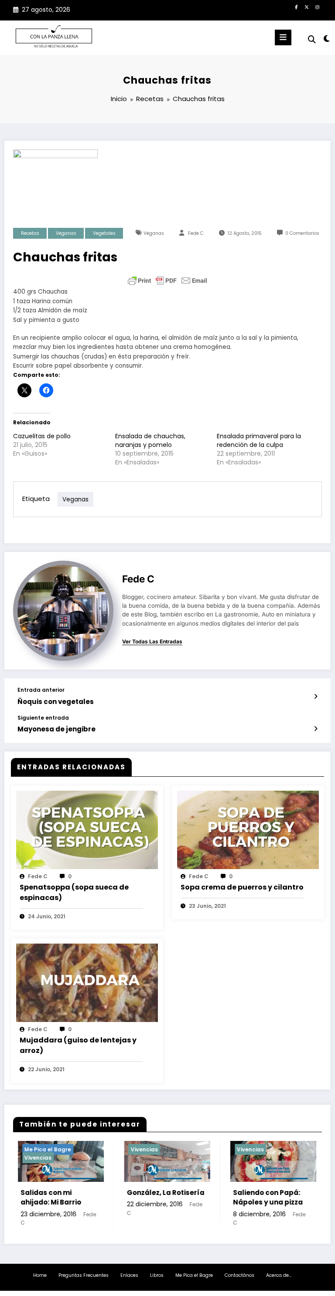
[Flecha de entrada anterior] (316, 696)
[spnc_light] (326, 38)
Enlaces (129, 1275)
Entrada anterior (41, 690)
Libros (157, 1275)
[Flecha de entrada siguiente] (316, 729)
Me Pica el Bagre (38, 1149)
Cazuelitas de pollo (42, 436)
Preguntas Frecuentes (83, 1275)
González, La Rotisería (156, 1192)
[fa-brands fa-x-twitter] (307, 7)
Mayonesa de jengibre (56, 729)
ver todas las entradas (152, 642)
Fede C (196, 233)
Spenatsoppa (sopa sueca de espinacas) (74, 892)
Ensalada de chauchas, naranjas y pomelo (150, 440)
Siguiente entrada (43, 718)
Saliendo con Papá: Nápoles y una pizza (258, 1197)
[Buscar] (312, 39)
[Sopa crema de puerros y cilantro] (248, 829)
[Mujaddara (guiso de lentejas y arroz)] (87, 982)
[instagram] (317, 7)
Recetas (30, 233)
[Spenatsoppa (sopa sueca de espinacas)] (87, 829)
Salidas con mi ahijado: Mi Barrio (41, 1197)
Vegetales (104, 233)
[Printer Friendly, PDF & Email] (167, 280)
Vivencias (28, 1157)
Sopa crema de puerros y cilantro (242, 887)
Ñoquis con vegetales (55, 701)
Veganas (66, 233)
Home (40, 1275)
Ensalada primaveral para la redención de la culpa (259, 440)
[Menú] (283, 37)
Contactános (239, 1275)
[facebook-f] (296, 7)
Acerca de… (278, 1275)
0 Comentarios (302, 233)
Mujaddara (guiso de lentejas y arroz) (78, 1045)
